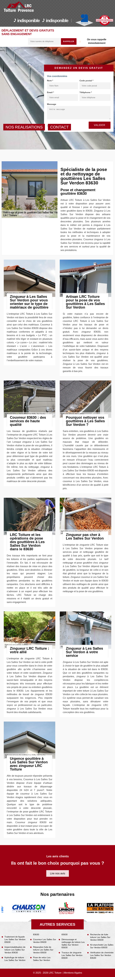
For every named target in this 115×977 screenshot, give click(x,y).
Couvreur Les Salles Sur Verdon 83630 (44, 940)
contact (59, 127)
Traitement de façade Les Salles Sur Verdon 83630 (14, 939)
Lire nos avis (57, 873)
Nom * (50, 80)
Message (51, 104)
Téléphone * (86, 92)
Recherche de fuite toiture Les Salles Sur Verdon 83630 (100, 937)
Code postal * (86, 80)
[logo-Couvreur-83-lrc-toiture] (18, 7)
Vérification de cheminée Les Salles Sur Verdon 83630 (102, 955)
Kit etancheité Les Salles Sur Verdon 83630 (101, 946)
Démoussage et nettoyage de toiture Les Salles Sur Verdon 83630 (73, 943)
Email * (50, 92)
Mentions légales (73, 972)
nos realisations (24, 127)
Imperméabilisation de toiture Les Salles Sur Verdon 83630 (14, 950)
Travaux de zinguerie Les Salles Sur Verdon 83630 (72, 955)
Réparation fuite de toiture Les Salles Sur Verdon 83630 (43, 950)
